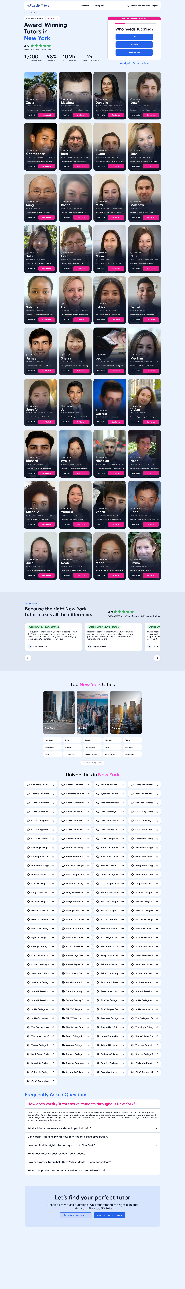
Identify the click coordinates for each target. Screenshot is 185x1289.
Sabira (100, 307)
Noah (134, 460)
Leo (98, 358)
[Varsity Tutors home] (38, 5)
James (31, 358)
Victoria (67, 512)
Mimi (99, 205)
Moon (100, 563)
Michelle (32, 512)
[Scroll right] (157, 658)
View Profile (31, 115)
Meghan (136, 358)
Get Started (46, 115)
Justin (100, 154)
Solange (32, 307)
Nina (133, 256)
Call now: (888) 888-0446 (140, 6)
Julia (29, 563)
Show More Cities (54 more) (92, 763)
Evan (64, 256)
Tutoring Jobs (98, 6)
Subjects (84, 6)
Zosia (30, 102)
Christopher (35, 154)
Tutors (26, 13)
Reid (64, 154)
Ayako (66, 460)
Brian (134, 512)
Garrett (101, 413)
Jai (63, 409)
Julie (30, 256)
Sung (30, 205)
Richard (32, 460)
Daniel (135, 307)
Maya (100, 256)
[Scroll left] (28, 658)
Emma (135, 563)
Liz (63, 307)
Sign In (155, 6)
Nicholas (102, 460)
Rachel (66, 205)
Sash (134, 154)
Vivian (135, 409)
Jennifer (32, 409)
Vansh (100, 512)
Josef (134, 102)
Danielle (102, 102)
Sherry (66, 358)
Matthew (68, 102)
